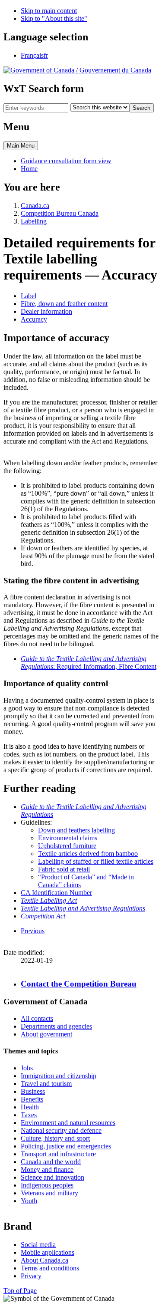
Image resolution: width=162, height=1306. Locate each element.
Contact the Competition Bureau (79, 983)
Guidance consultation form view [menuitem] (66, 160)
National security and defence (61, 1130)
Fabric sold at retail (64, 869)
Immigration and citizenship (58, 1075)
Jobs (27, 1068)
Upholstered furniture (67, 845)
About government (46, 1034)
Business (33, 1091)
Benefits (32, 1099)
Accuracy (34, 319)
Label (28, 295)
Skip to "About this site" (54, 18)
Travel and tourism (46, 1083)
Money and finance (47, 1169)
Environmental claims (67, 838)
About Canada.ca (44, 1260)
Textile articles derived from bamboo (88, 853)
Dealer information (46, 311)
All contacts (37, 1018)
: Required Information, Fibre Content (88, 662)
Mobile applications (47, 1252)
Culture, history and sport (55, 1138)
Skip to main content (49, 10)
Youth (29, 1200)
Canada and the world (51, 1161)
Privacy (31, 1276)
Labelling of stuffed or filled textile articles (95, 861)
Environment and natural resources (68, 1122)
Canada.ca (35, 205)
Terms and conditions (50, 1268)
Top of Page (20, 1290)
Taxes (29, 1114)
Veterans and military (49, 1193)
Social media (38, 1244)
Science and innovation (52, 1177)
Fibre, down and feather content (64, 303)
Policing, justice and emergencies (66, 1146)
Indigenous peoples (47, 1185)
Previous (32, 930)
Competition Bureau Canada (59, 213)
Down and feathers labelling (76, 830)
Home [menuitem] (29, 168)
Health (30, 1107)
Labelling (34, 221)
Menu (21, 145)
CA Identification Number (56, 892)
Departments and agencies (56, 1026)
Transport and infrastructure (58, 1154)
